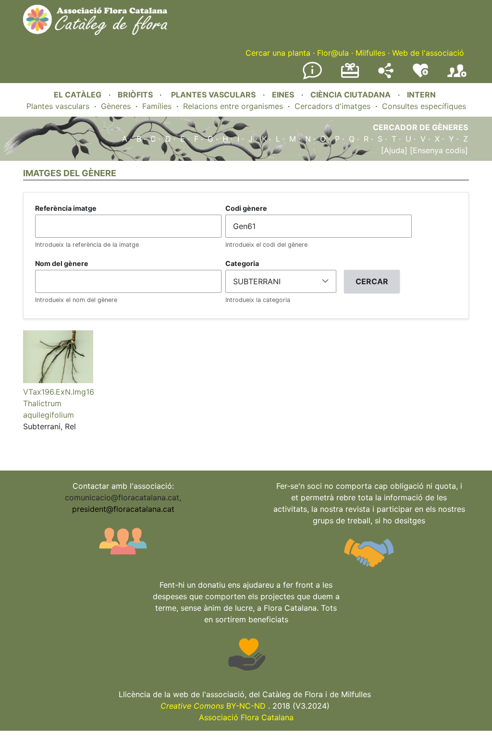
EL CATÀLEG (77, 94)
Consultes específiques (424, 106)
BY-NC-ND (213, 706)
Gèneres (116, 106)
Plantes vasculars (57, 106)
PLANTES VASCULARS (213, 94)
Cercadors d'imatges (332, 106)
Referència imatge (66, 208)
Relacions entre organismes (233, 106)
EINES (283, 94)
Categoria (242, 263)
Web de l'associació (428, 53)
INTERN (421, 94)
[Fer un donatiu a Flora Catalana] (350, 76)
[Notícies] (312, 77)
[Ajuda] (394, 150)
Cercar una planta (278, 53)
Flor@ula (333, 53)
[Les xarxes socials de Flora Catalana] (386, 75)
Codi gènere (246, 208)
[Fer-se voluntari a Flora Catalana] (420, 75)
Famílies (157, 106)
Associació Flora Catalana (246, 717)
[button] (58, 380)
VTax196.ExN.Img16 (58, 392)
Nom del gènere (61, 263)
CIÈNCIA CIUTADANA (350, 94)
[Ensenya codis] (437, 150)
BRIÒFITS (136, 94)
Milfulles (370, 53)
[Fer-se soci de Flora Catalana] (457, 77)
